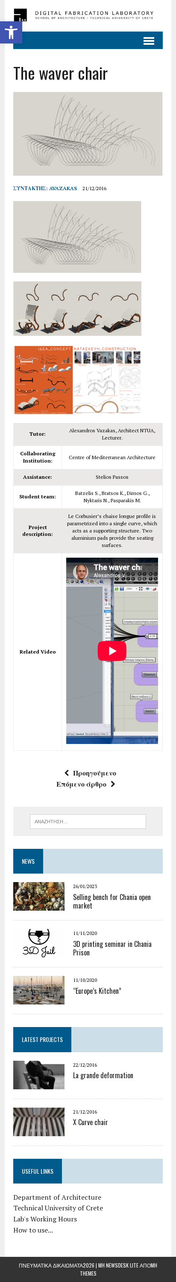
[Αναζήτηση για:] (88, 820)
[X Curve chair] (39, 1130)
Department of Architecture (57, 1197)
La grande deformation (103, 1075)
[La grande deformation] (39, 1083)
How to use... (33, 1230)
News (28, 861)
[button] (11, 32)
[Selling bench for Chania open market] (39, 905)
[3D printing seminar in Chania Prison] (39, 952)
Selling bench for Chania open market (112, 901)
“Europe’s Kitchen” (97, 991)
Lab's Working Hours (45, 1219)
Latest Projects (42, 1039)
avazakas (63, 188)
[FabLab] (88, 16)
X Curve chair (90, 1122)
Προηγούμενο (94, 773)
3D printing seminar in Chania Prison (112, 948)
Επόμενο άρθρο (81, 784)
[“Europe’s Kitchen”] (39, 999)
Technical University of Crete (58, 1208)
